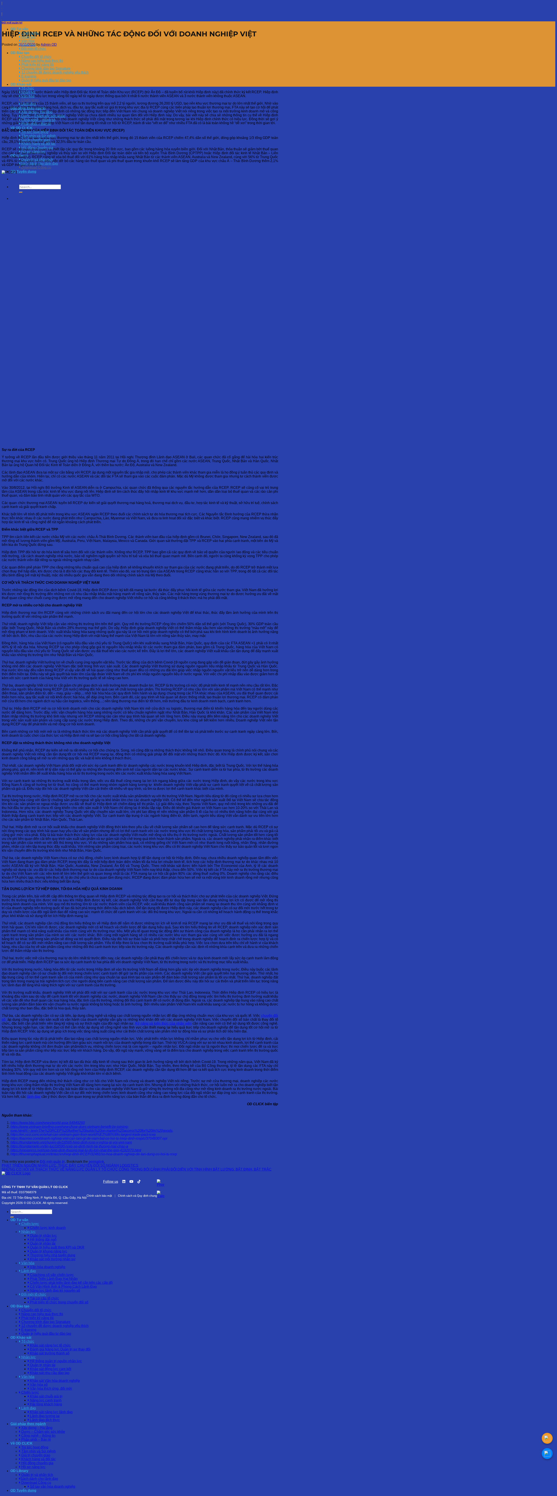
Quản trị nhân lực (43, 1235)
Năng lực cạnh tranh (45, 1400)
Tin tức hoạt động (34, 132)
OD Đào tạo (19, 53)
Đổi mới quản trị (12, 22)
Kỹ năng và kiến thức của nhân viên (163, 1023)
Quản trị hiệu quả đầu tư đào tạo (45, 80)
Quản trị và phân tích (36, 159)
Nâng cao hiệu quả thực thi (41, 61)
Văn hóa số (38, 1384)
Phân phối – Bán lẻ (35, 124)
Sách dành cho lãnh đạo (39, 163)
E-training (28, 76)
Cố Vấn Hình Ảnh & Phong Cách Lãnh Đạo (63, 1286)
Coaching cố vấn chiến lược (51, 1275)
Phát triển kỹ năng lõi (37, 64)
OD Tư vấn (19, 29)
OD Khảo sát (20, 84)
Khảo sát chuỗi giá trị (45, 1396)
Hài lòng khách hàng (45, 1404)
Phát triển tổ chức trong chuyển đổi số (58, 1302)
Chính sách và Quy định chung (137, 1195)
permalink (96, 1161)
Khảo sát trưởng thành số (49, 1353)
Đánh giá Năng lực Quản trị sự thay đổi (60, 1349)
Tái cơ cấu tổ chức (44, 1298)
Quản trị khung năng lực (48, 1251)
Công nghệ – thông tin (37, 120)
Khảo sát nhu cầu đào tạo (49, 1373)
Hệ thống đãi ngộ (43, 1239)
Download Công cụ (35, 167)
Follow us (110, 1181)
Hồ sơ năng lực (32, 151)
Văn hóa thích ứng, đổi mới (50, 1388)
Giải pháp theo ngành (28, 1424)
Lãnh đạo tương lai (44, 1416)
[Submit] (21, 192)
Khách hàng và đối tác (38, 144)
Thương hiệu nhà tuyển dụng (52, 1255)
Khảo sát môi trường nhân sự (52, 1259)
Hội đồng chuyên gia (36, 147)
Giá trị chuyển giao (35, 140)
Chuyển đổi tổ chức (36, 57)
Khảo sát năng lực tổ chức (50, 1345)
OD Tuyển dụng (23, 171)
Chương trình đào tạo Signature (45, 68)
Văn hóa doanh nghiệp (47, 1267)
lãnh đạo (33, 1096)
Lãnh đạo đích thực (44, 1420)
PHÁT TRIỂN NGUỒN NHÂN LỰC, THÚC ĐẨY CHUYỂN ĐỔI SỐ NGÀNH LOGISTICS (70, 1165)
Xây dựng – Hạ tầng (36, 112)
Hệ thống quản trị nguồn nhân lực (55, 1361)
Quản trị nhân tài (42, 1243)
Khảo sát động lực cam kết (50, 1369)
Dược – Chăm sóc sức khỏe (42, 116)
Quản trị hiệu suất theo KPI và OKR (56, 1247)
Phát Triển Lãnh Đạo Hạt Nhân (53, 1279)
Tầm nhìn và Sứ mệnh (38, 136)
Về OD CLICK (21, 128)
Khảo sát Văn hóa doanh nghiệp (54, 1381)
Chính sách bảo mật (99, 1195)
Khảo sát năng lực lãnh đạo (51, 1412)
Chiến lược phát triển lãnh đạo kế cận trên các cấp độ (71, 1282)
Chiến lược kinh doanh (47, 1228)
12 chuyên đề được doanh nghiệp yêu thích (54, 72)
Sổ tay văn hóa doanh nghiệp (52, 1486)
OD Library (19, 1471)
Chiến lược (29, 100)
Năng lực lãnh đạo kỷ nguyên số (54, 1290)
